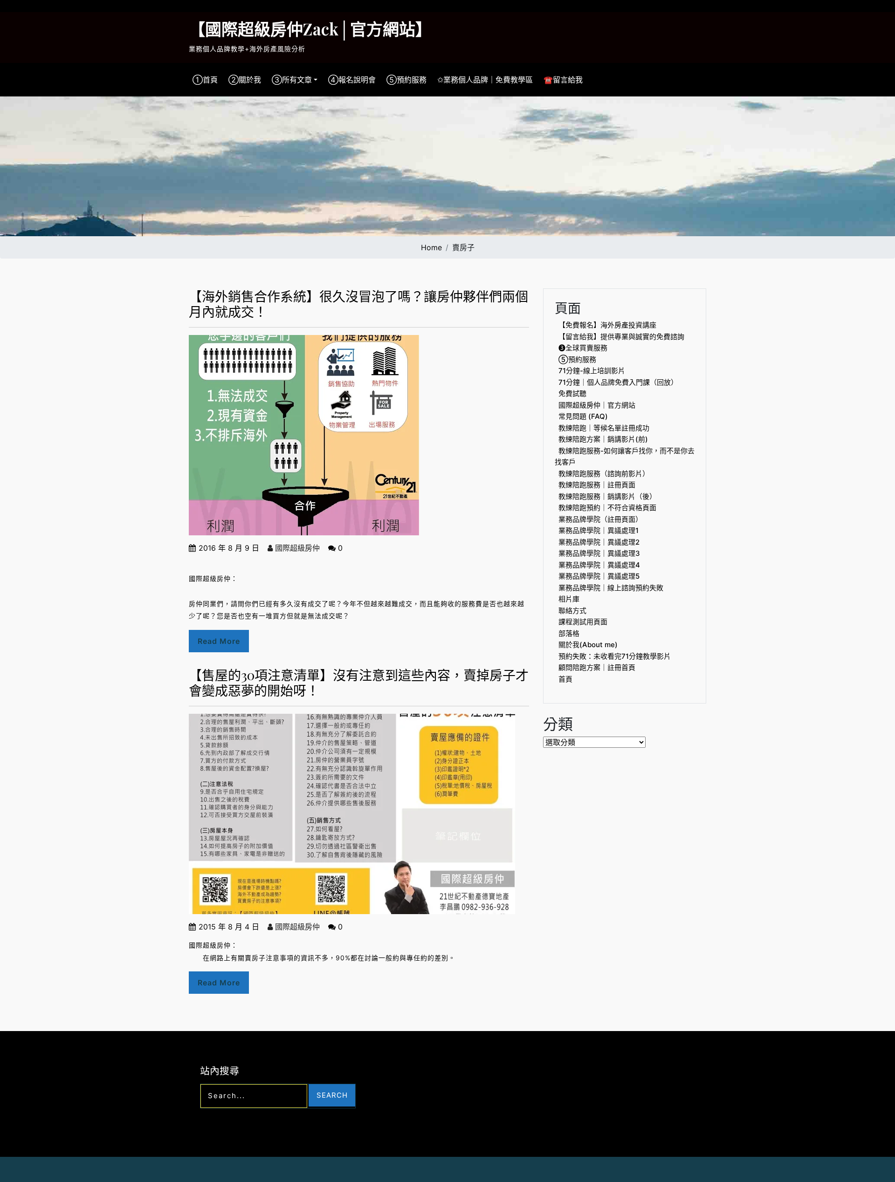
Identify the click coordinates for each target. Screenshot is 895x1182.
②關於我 (244, 79)
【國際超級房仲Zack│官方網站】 (310, 29)
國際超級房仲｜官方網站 (596, 405)
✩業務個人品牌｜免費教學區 (485, 79)
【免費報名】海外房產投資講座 (607, 325)
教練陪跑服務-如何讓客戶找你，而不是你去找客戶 (625, 456)
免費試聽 (572, 393)
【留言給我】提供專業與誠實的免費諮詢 (621, 336)
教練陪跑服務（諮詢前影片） (603, 473)
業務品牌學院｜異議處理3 (599, 553)
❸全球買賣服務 (582, 347)
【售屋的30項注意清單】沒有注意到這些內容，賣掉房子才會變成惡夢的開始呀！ (359, 682)
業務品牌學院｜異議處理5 (599, 576)
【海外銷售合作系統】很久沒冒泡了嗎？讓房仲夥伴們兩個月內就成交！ (358, 304)
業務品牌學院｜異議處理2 (599, 542)
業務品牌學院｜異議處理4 (599, 564)
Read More (219, 641)
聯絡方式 (572, 610)
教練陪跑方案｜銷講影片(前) (603, 439)
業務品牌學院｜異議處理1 (598, 530)
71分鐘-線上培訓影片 (591, 370)
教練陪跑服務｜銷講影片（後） (607, 496)
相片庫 (568, 598)
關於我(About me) (588, 644)
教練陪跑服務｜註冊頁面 (596, 484)
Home (431, 247)
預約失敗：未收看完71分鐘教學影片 (614, 656)
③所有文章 (292, 79)
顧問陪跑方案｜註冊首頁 (596, 667)
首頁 (565, 679)
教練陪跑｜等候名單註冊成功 (603, 428)
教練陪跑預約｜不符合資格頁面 (607, 507)
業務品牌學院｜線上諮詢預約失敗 (610, 587)
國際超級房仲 (296, 548)
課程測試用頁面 (582, 621)
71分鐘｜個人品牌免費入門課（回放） (618, 382)
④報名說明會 (352, 79)
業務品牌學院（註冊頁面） (600, 519)
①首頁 (205, 79)
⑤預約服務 (406, 79)
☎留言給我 (563, 79)
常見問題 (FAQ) (583, 416)
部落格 (568, 633)
